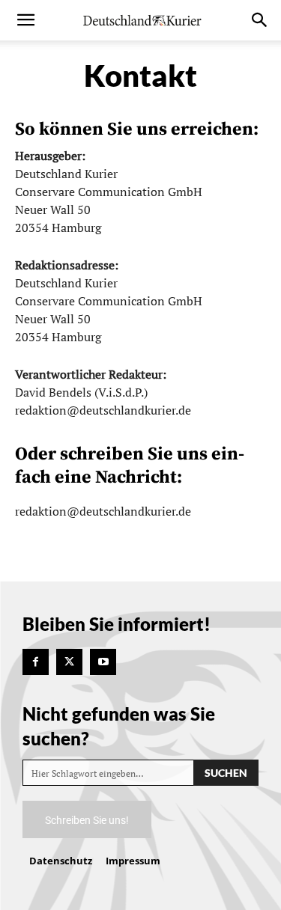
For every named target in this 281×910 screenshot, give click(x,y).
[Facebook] (35, 662)
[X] (69, 662)
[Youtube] (103, 662)
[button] (25, 20)
